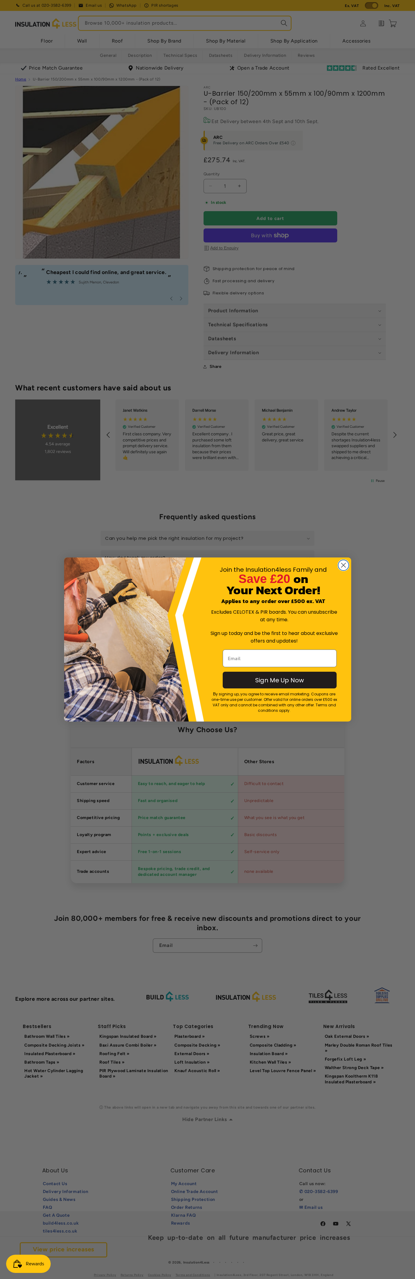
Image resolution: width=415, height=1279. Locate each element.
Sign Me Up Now (279, 680)
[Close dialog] (343, 565)
